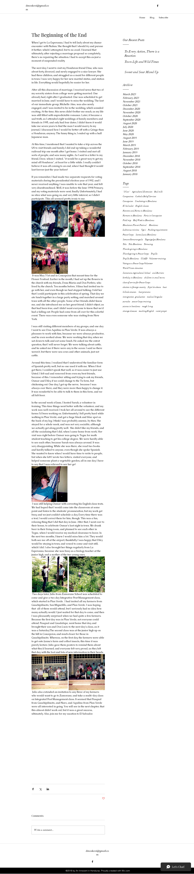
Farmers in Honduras (132, 215)
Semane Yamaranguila (133, 239)
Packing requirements (157, 230)
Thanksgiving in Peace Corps (136, 253)
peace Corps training (141, 301)
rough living (147, 306)
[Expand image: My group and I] (87, 672)
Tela (125, 244)
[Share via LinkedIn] (47, 789)
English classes (142, 206)
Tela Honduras (135, 244)
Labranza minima (131, 230)
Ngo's (143, 230)
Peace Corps (128, 234)
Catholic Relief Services (145, 196)
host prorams (145, 292)
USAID (144, 258)
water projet (161, 311)
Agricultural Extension (142, 191)
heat (165, 287)
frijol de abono (154, 287)
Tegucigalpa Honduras (155, 239)
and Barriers (158, 273)
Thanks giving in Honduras (135, 249)
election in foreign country (134, 287)
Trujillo (154, 253)
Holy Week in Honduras (143, 220)
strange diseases (130, 311)
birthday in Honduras (132, 277)
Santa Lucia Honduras (146, 234)
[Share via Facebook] (33, 789)
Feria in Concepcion (153, 215)
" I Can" (126, 191)
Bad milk (158, 191)
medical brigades (154, 297)
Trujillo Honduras (131, 258)
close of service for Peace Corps (136, 282)
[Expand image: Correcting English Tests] (49, 484)
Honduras (153, 225)
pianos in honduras (131, 306)
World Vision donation (133, 268)
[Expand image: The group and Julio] (50, 672)
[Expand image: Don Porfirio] (50, 219)
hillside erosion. (130, 292)
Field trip (127, 220)
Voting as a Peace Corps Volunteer (138, 263)
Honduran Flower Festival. (135, 225)
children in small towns (154, 277)
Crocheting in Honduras (146, 201)
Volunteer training (157, 258)
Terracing (148, 244)
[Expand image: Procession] (87, 219)
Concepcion (128, 201)
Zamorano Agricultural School (137, 273)
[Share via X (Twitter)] (40, 789)
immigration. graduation (134, 297)
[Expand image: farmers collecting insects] (87, 574)
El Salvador (128, 206)
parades (126, 301)
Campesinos (128, 196)
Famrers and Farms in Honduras (137, 210)
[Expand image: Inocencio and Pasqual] (49, 574)
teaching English (146, 311)
